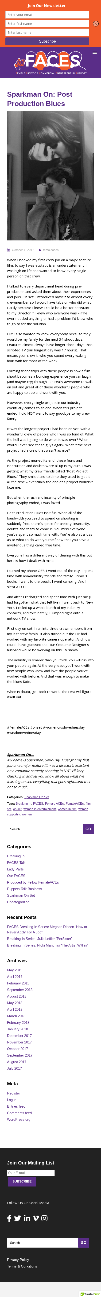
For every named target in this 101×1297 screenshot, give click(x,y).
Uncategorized (18, 902)
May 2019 (14, 970)
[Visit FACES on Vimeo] (36, 1220)
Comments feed (19, 1113)
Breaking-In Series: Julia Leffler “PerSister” (39, 939)
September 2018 (19, 990)
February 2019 (18, 983)
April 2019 (14, 977)
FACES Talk (16, 863)
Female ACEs (54, 803)
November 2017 (19, 1042)
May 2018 (14, 1003)
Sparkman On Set (36, 797)
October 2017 (17, 1049)
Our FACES (16, 876)
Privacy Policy (18, 1260)
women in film (67, 809)
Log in (11, 1100)
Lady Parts (15, 869)
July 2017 (14, 1068)
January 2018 (17, 1029)
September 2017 (19, 1055)
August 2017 (16, 1062)
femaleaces (51, 250)
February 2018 (18, 1022)
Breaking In (23, 803)
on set (17, 809)
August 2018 (16, 996)
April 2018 (14, 1009)
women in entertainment (39, 809)
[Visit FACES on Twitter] (17, 1220)
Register (13, 1093)
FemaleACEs (75, 803)
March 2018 (16, 1016)
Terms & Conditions (22, 1266)
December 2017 (19, 1036)
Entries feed (16, 1106)
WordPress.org (18, 1119)
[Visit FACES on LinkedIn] (27, 1220)
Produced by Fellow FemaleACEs (33, 882)
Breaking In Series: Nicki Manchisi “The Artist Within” (47, 945)
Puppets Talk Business (24, 889)
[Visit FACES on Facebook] (9, 1220)
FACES (38, 803)
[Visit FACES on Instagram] (44, 1220)
